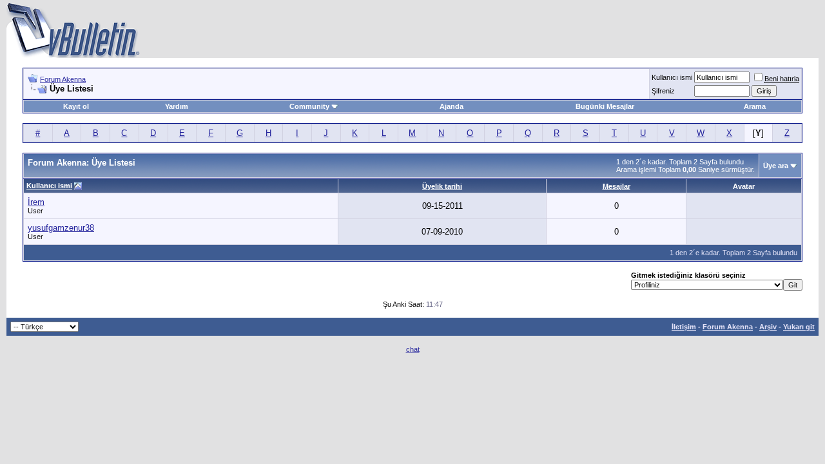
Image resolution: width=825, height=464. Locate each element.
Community (309, 106)
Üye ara (775, 165)
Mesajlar (616, 186)
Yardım (176, 106)
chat (413, 349)
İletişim (684, 327)
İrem (36, 202)
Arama (755, 106)
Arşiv (768, 327)
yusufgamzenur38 (61, 228)
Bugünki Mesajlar (605, 106)
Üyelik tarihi (442, 186)
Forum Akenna (63, 79)
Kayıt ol (76, 106)
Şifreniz (663, 91)
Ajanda (451, 106)
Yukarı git (799, 327)
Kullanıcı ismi (672, 77)
